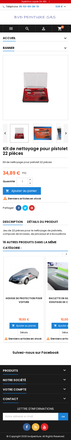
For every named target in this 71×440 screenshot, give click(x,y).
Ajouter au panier (21, 191)
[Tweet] (25, 208)
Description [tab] (13, 222)
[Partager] (18, 208)
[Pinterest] (32, 208)
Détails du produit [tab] (42, 222)
